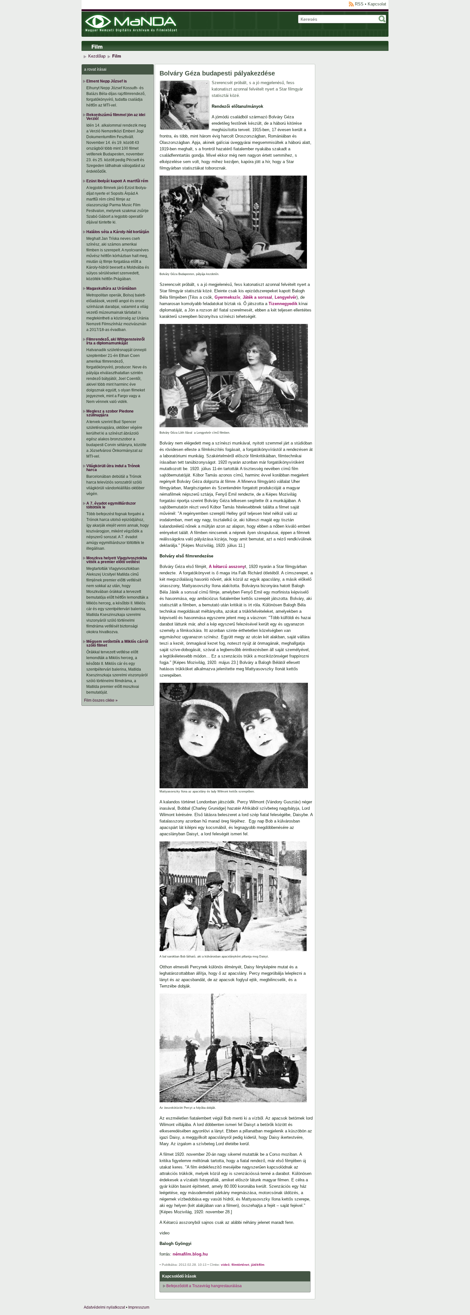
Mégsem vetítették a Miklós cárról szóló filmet (117, 643)
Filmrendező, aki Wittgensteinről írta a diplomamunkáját (115, 341)
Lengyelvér (285, 297)
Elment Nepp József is (106, 81)
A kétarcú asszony (227, 566)
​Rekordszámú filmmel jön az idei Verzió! (115, 117)
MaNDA (130, 23)
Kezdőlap (97, 56)
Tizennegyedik (283, 303)
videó (225, 1264)
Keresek (382, 18)
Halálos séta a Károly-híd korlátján (117, 232)
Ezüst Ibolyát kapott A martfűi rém (117, 181)
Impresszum (138, 1307)
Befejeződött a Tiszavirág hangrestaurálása (204, 1286)
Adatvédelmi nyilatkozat (104, 1307)
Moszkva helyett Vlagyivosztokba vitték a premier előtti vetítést (116, 560)
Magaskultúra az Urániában (111, 288)
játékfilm (257, 1264)
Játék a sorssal (257, 297)
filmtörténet (240, 1264)
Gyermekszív (227, 297)
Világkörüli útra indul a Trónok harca (113, 468)
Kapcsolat (377, 4)
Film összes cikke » (101, 700)
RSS (359, 4)
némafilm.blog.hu (190, 1254)
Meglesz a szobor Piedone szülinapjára (110, 413)
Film (97, 47)
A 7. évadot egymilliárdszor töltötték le (111, 505)
